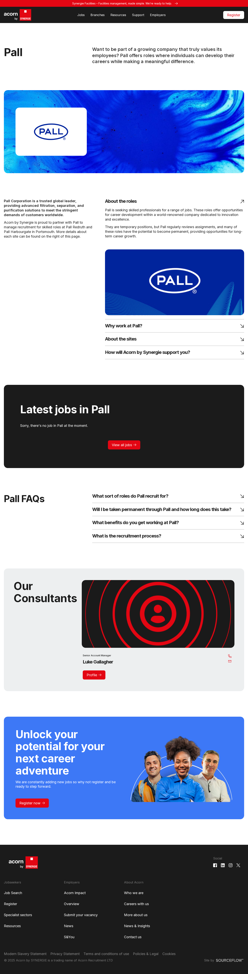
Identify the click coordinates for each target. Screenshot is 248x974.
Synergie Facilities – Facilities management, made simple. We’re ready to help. (122, 3)
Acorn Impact (75, 893)
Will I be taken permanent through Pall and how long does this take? (161, 509)
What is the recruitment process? (126, 536)
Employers (158, 15)
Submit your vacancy (81, 915)
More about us (135, 915)
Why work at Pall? (123, 326)
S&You (69, 937)
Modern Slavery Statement (25, 954)
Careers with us (136, 904)
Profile (92, 675)
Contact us (132, 937)
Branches (97, 15)
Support (138, 15)
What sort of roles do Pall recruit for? (130, 496)
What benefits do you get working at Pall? (135, 522)
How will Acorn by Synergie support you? (147, 352)
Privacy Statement (65, 954)
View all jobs (122, 445)
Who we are (133, 893)
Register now (29, 803)
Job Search (13, 893)
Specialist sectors (18, 915)
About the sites (120, 339)
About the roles (121, 201)
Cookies (169, 954)
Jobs (81, 15)
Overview (71, 904)
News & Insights (137, 926)
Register (233, 15)
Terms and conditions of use (106, 954)
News (68, 926)
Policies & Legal (145, 954)
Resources (118, 15)
